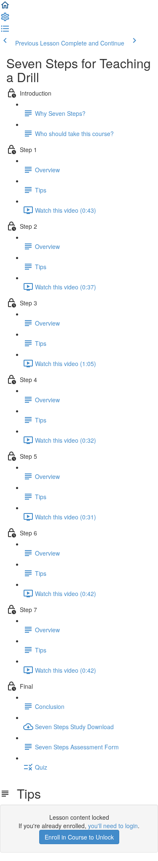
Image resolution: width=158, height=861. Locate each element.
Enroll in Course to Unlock (79, 837)
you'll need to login (113, 825)
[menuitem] (5, 19)
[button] (5, 7)
